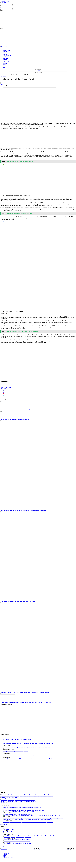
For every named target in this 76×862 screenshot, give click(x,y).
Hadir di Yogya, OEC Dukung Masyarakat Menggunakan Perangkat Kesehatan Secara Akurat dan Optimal (25, 702)
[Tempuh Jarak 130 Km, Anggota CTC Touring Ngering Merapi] (7, 411)
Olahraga (5, 63)
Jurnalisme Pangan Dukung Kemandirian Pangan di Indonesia (17, 839)
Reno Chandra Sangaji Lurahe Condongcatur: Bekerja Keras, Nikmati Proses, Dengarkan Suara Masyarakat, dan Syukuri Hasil (33, 818)
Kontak (6, 3)
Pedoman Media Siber (8, 857)
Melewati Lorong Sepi (8, 831)
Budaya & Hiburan (7, 61)
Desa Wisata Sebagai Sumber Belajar (9, 798)
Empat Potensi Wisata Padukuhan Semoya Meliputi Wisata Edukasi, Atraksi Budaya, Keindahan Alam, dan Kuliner (26, 796)
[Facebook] (67, 849)
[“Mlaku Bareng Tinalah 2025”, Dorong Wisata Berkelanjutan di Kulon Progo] (17, 800)
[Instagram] (71, 849)
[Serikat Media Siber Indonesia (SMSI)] (37, 849)
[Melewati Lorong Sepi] (8, 829)
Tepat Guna (5, 59)
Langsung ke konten (5, 1)
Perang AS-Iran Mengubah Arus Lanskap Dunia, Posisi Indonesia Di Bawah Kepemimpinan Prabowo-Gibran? (28, 835)
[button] (12, 5)
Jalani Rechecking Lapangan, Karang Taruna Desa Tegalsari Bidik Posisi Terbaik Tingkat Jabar (23, 510)
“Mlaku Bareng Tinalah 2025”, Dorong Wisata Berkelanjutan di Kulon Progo (18, 801)
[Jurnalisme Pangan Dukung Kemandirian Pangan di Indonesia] (17, 837)
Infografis (5, 65)
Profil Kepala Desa (7, 55)
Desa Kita (5, 51)
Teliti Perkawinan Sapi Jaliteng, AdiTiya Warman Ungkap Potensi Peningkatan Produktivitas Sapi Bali (24, 692)
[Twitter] (68, 849)
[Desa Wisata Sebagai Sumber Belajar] (9, 797)
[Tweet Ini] (3, 392)
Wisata (9, 387)
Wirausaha (5, 58)
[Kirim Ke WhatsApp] (3, 396)
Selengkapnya (3, 802)
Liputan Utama (6, 50)
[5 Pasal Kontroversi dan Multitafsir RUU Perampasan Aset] (16, 841)
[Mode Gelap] (0, 6)
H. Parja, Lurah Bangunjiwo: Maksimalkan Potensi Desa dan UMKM (18, 814)
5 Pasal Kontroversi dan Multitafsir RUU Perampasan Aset (17, 843)
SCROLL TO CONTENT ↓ (38, 72)
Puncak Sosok (3, 387)
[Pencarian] (0, 7)
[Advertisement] (36, 19)
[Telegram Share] (3, 395)
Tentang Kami (6, 853)
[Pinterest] (70, 849)
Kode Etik (5, 856)
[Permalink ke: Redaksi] (1, 83)
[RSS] (75, 849)
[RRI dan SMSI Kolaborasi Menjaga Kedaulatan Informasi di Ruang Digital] (7, 512)
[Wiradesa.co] (3, 2)
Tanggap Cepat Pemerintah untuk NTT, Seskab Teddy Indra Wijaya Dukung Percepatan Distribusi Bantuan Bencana (30, 758)
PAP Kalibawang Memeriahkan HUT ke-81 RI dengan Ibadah (17, 739)
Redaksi (2, 3)
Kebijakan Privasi (7, 858)
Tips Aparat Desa (7, 56)
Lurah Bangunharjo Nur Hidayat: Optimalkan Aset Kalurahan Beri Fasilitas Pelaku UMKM (23, 810)
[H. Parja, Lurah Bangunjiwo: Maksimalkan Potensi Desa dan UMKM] (18, 811)
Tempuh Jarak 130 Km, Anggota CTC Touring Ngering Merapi (14, 419)
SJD (4, 67)
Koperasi (5, 54)
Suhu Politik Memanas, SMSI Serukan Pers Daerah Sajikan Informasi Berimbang (19, 409)
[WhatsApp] (73, 849)
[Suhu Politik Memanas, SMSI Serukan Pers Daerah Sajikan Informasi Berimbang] (7, 401)
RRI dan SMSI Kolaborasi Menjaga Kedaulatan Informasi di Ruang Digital (17, 601)
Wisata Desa (6, 53)
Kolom (4, 64)
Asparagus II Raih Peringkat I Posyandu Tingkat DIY (15, 751)
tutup (2, 10)
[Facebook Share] (3, 391)
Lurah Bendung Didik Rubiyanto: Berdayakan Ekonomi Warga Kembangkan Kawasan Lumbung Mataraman (28, 822)
